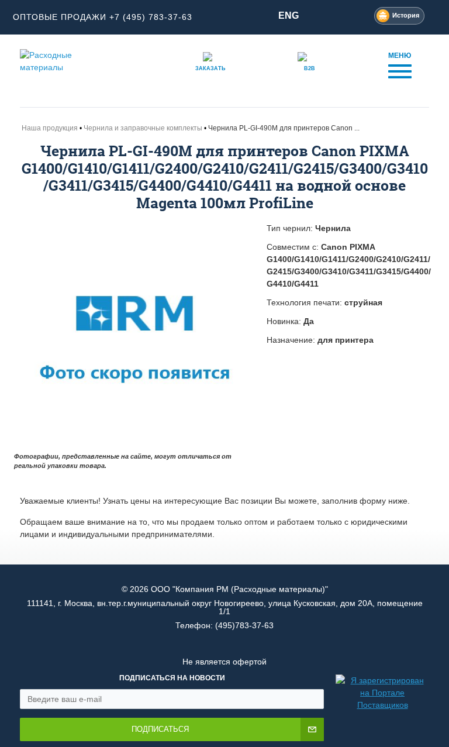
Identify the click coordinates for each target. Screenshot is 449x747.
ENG (288, 15)
